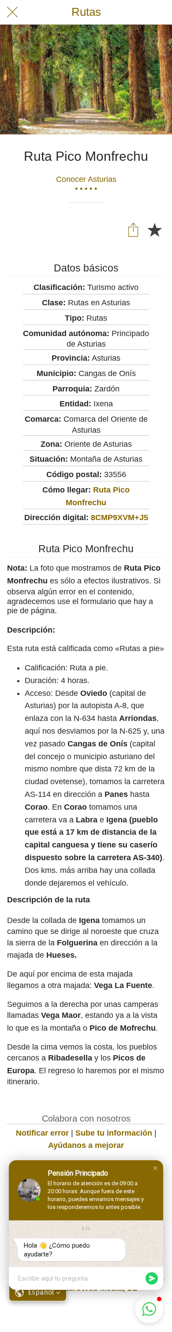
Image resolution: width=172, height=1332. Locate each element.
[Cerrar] (12, 12)
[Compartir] (133, 229)
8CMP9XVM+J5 (119, 517)
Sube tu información (113, 1133)
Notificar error (42, 1133)
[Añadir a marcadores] (154, 229)
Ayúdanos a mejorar (86, 1145)
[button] (155, 1168)
